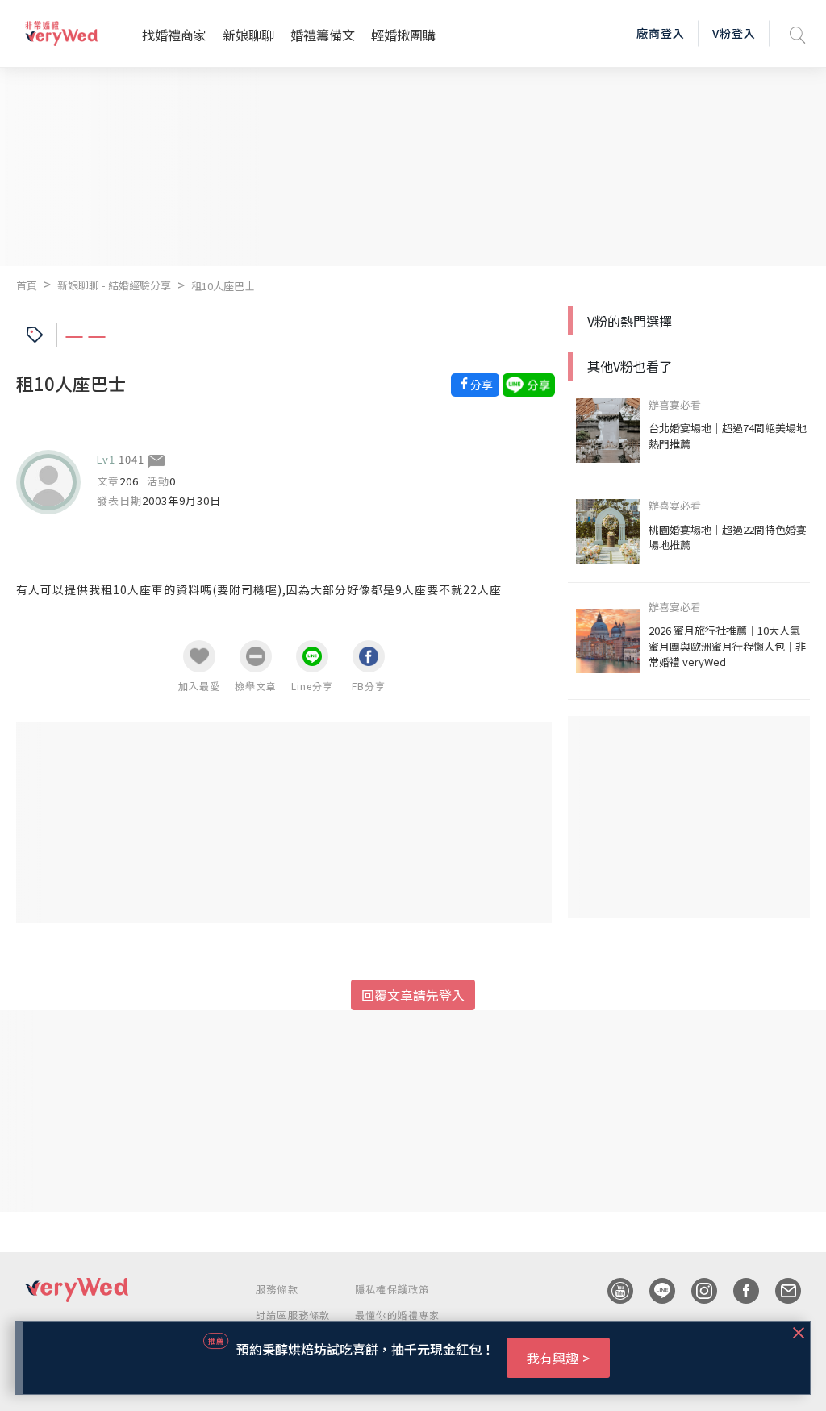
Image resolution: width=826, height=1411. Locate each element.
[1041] (48, 482)
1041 (131, 459)
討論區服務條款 (293, 1315)
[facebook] (738, 1291)
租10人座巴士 (223, 285)
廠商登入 (660, 33)
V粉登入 (734, 33)
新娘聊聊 (248, 34)
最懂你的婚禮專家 (397, 1315)
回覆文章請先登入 (413, 995)
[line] (654, 1291)
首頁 (26, 285)
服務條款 (277, 1289)
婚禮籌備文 (322, 34)
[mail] (780, 1291)
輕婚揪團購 (403, 34)
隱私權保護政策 (392, 1289)
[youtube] (612, 1291)
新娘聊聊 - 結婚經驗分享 (114, 285)
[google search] (798, 33)
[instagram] (696, 1291)
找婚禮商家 (174, 34)
